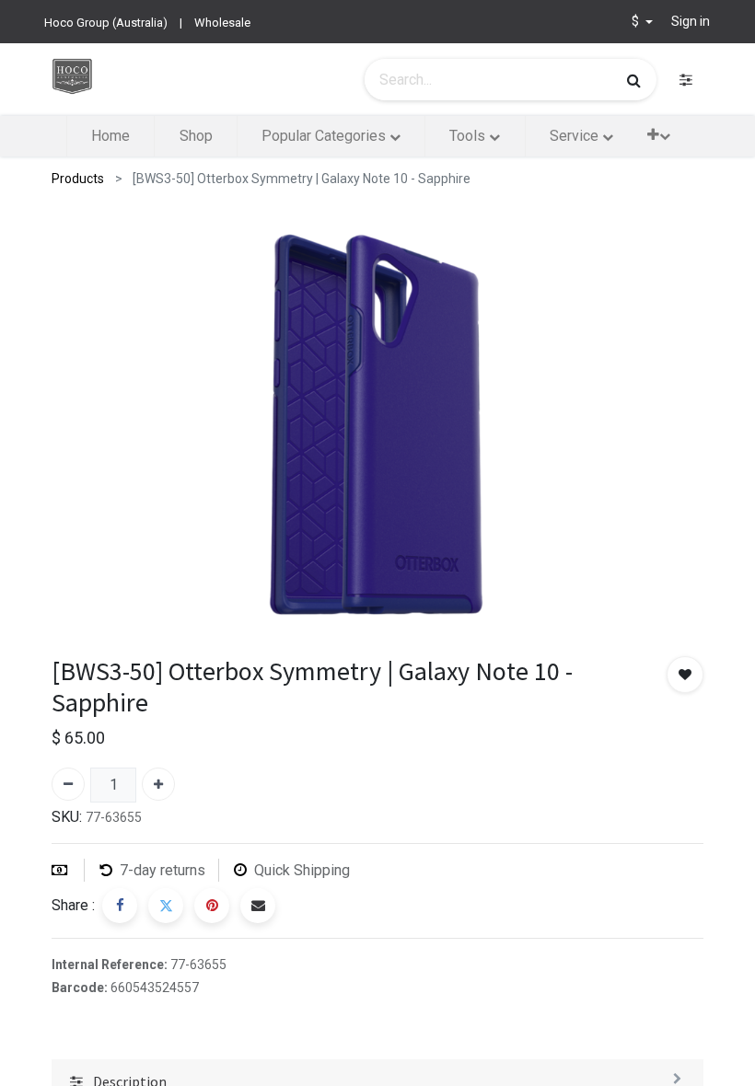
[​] (685, 79)
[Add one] (158, 784)
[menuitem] (110, 136)
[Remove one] (68, 784)
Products (78, 178)
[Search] (634, 80)
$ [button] (637, 21)
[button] (658, 135)
